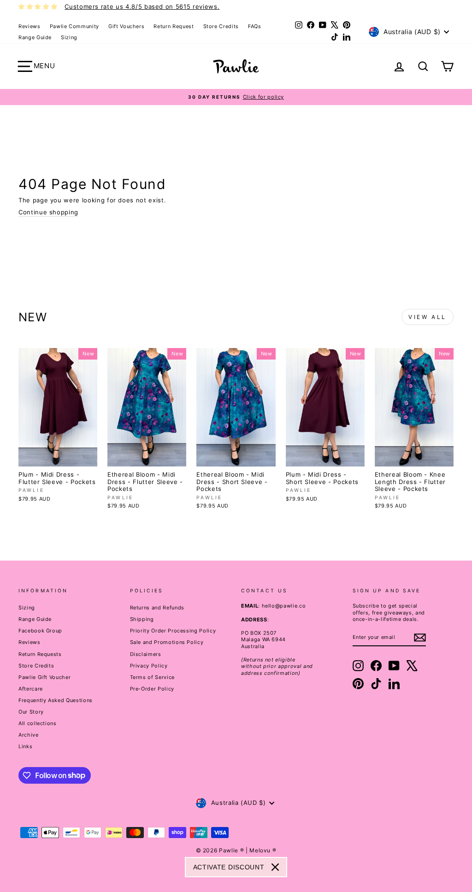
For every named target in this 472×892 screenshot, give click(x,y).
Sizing (69, 37)
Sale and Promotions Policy (167, 642)
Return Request (173, 26)
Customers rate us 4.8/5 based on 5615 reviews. (142, 6)
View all (427, 316)
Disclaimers (145, 654)
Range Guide (35, 37)
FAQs (254, 26)
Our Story (31, 712)
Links (25, 746)
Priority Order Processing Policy (173, 630)
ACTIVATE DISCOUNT (229, 867)
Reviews (29, 26)
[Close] (275, 867)
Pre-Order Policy (152, 688)
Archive (28, 735)
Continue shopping (48, 212)
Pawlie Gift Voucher (44, 677)
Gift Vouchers (126, 26)
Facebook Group (40, 630)
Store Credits (221, 26)
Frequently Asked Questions (55, 700)
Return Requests (40, 654)
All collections (37, 723)
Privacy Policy (149, 665)
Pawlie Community (74, 26)
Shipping (142, 619)
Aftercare (30, 688)
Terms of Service (152, 677)
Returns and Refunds (157, 607)
